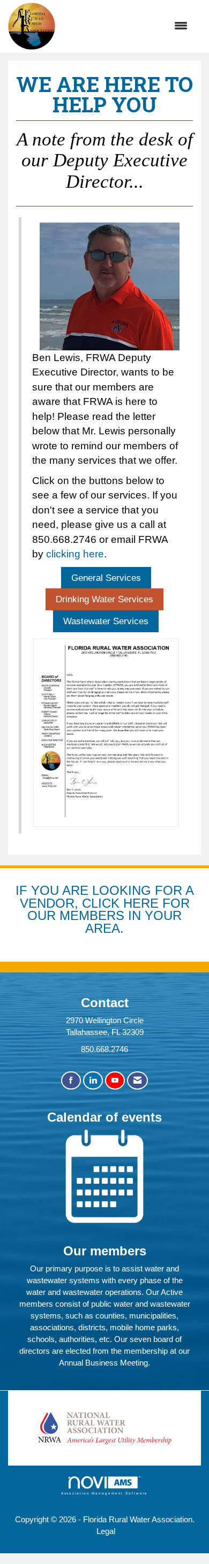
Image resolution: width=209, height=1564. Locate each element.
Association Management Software (104, 1493)
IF (23, 890)
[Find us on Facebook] (71, 1080)
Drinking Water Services (104, 599)
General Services (106, 577)
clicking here (75, 553)
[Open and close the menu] (127, 26)
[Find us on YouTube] (115, 1080)
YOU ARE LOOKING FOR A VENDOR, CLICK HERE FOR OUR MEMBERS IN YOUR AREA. (107, 909)
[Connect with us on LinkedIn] (93, 1080)
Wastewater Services (105, 621)
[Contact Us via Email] (137, 1080)
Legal (105, 1531)
